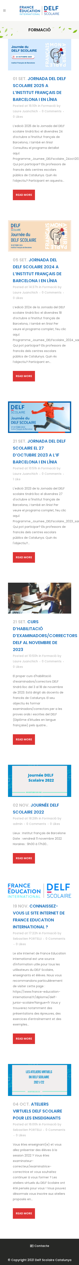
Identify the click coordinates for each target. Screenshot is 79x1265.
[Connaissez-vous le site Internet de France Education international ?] (39, 891)
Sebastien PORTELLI (27, 939)
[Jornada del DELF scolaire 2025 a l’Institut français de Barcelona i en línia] (39, 54)
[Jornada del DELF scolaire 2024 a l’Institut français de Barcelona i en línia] (39, 236)
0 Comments (52, 111)
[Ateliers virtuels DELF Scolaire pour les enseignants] (39, 1080)
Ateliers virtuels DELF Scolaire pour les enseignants (37, 1111)
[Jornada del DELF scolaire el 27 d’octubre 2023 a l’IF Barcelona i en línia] (39, 417)
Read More (24, 195)
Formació (48, 106)
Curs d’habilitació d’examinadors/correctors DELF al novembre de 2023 (45, 635)
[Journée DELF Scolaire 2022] (39, 781)
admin (18, 824)
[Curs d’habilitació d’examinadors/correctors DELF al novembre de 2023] (39, 598)
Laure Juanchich (25, 111)
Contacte (41, 1246)
